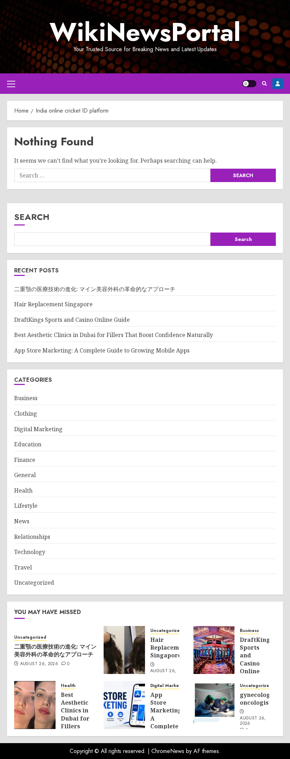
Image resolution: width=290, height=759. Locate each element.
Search (32, 217)
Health (23, 490)
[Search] (264, 83)
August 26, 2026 (39, 664)
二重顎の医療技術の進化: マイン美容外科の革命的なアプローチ (94, 289)
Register (277, 83)
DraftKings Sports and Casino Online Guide (72, 320)
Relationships (32, 537)
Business (25, 398)
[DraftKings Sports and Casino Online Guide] (214, 650)
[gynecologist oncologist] (214, 705)
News (21, 521)
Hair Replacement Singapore (53, 304)
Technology (29, 552)
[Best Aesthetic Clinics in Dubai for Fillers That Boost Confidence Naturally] (35, 705)
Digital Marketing (38, 429)
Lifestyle (25, 506)
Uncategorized (34, 582)
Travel (23, 567)
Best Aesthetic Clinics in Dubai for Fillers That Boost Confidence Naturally (113, 335)
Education (27, 444)
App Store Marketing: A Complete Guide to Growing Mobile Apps (102, 350)
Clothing (25, 413)
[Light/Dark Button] (249, 83)
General (25, 475)
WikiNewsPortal (145, 32)
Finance (24, 460)
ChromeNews (167, 751)
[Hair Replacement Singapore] (124, 650)
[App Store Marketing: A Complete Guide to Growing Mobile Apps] (124, 705)
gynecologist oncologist (259, 698)
